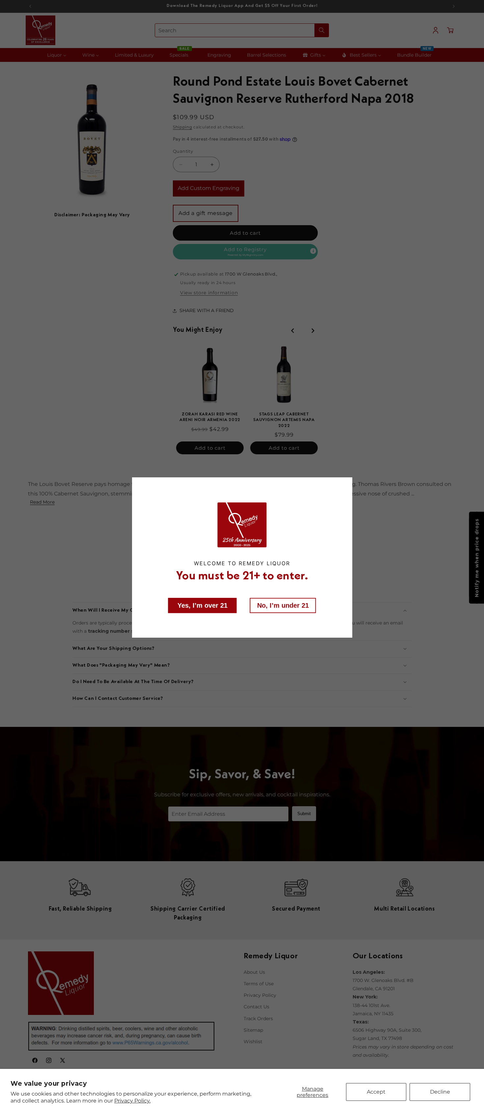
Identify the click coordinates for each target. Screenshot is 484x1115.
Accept (376, 1092)
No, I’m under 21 (283, 605)
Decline (440, 1092)
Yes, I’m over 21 (202, 605)
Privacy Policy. (132, 1101)
